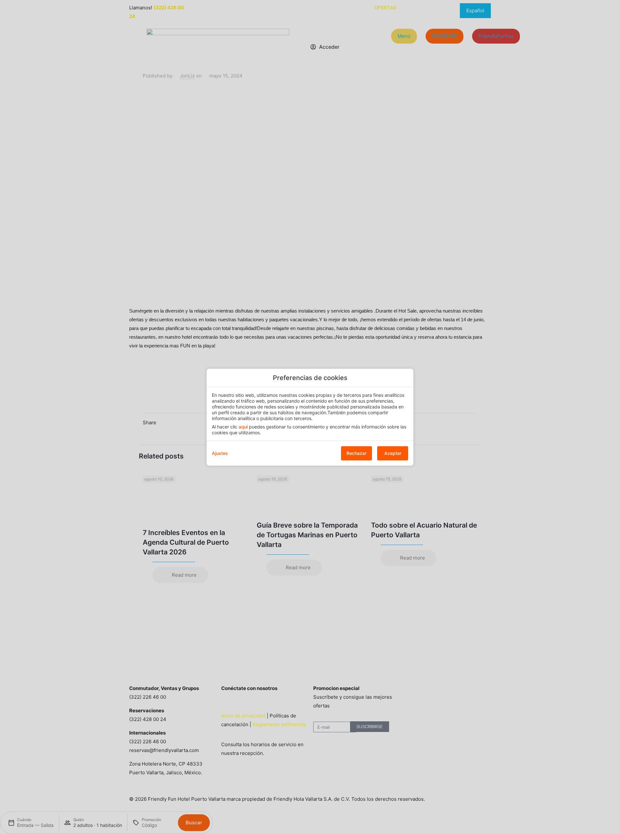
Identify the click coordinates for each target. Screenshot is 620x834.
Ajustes (220, 453)
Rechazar (356, 453)
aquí (243, 426)
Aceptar (392, 453)
